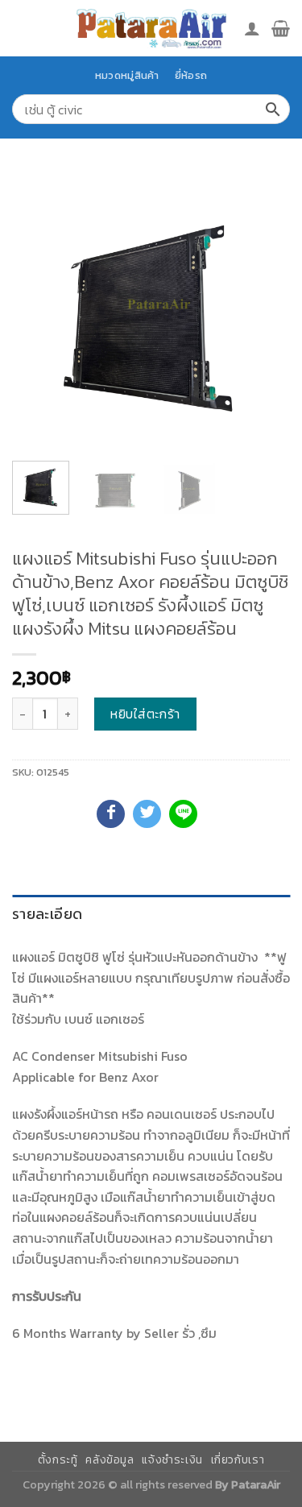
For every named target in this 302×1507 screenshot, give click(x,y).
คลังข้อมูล (109, 1459)
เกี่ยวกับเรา (238, 1459)
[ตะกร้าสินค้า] (280, 28)
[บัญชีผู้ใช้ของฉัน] (252, 28)
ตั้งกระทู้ (58, 1459)
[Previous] (37, 309)
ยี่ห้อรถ (191, 75)
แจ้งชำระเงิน (172, 1459)
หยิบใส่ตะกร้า (145, 713)
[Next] (264, 309)
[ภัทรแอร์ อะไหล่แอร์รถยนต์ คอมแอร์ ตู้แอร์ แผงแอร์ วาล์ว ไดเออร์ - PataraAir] (151, 27)
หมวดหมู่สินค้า (127, 75)
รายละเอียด (47, 914)
